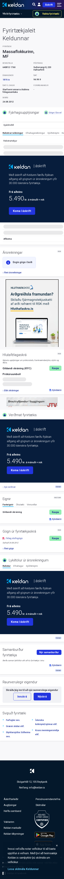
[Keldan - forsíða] (19, 167)
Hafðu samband (12, 811)
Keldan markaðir (12, 827)
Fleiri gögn (9, 548)
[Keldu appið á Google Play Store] (44, 835)
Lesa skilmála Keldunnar (23, 869)
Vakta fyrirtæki (50, 13)
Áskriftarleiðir (11, 799)
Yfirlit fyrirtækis (11, 13)
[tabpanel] (32, 512)
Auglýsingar (10, 805)
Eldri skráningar (11, 390)
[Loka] (33, 845)
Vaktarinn (9, 822)
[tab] (13, 133)
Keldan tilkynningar (14, 833)
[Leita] (34, 5)
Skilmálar (41, 805)
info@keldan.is (37, 787)
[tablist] (33, 133)
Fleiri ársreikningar (13, 272)
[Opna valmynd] (59, 4)
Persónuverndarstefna (48, 799)
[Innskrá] (39, 5)
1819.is (6, 79)
